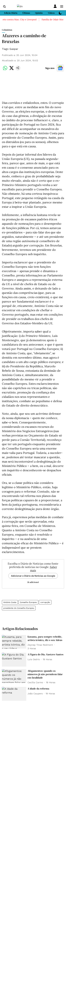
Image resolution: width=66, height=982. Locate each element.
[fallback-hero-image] (14, 642)
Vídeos (51, 13)
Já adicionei (33, 582)
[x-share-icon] (11, 69)
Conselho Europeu (28, 602)
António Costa (9, 602)
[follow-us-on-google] (60, 68)
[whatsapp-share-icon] (5, 69)
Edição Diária (10, 13)
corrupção (45, 602)
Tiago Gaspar (10, 48)
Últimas (26, 13)
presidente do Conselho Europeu (18, 608)
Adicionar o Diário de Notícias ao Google (33, 575)
